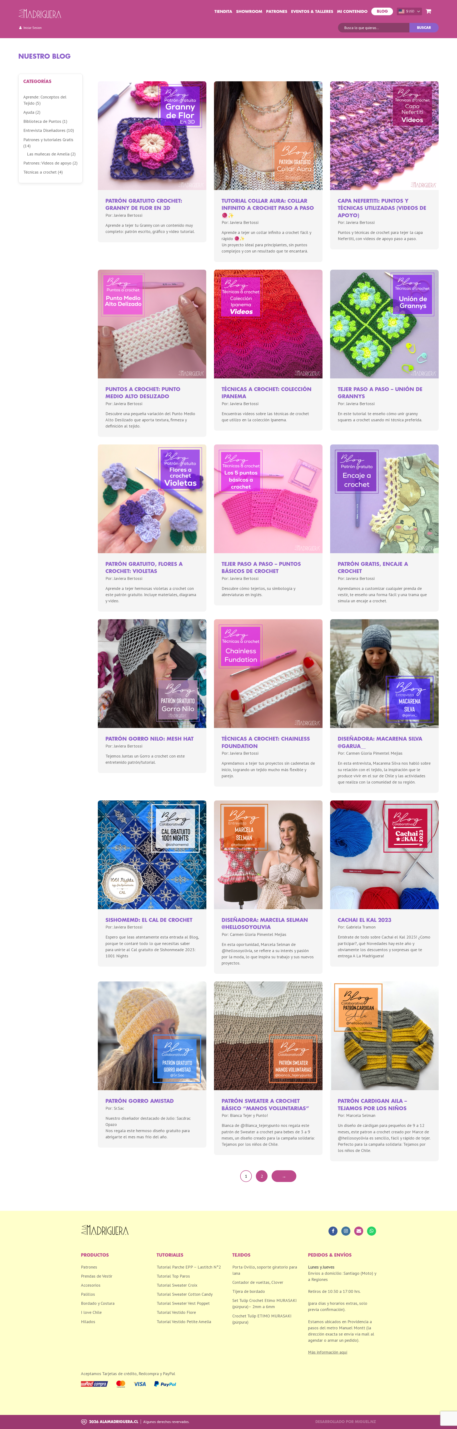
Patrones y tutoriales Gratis (48, 139)
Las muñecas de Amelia (48, 154)
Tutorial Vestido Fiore (176, 1312)
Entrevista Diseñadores (44, 130)
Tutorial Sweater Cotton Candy (185, 1294)
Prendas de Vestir (96, 1276)
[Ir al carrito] (428, 11)
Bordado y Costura (97, 1303)
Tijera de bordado (248, 1291)
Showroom (249, 12)
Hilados (88, 1321)
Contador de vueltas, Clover (257, 1282)
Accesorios (90, 1285)
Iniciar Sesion (32, 28)
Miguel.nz (365, 1422)
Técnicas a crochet (40, 172)
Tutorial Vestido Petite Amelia (184, 1321)
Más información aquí (327, 1352)
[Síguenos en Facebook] (333, 1231)
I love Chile (91, 1312)
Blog (382, 11)
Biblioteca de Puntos (42, 121)
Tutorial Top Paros (173, 1276)
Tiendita (223, 12)
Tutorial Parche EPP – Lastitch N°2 (189, 1267)
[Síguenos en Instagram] (345, 1231)
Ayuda (28, 112)
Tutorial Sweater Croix (177, 1285)
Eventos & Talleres (312, 12)
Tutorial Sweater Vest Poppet (183, 1303)
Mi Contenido (352, 12)
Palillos (88, 1294)
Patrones (276, 12)
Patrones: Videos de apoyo (47, 163)
